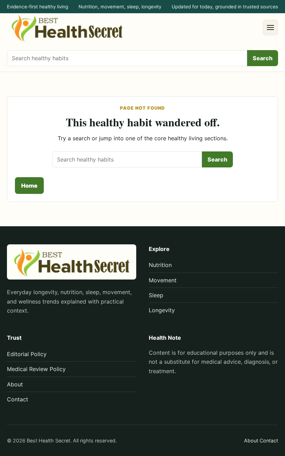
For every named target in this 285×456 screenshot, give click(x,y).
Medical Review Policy (36, 368)
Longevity (162, 310)
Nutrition (160, 264)
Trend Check (72, 185)
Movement (163, 280)
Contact (17, 399)
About (15, 384)
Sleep (156, 295)
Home (29, 185)
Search (262, 58)
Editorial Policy (27, 354)
